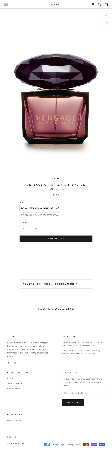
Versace (56, 178)
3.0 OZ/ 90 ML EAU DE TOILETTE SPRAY (40, 215)
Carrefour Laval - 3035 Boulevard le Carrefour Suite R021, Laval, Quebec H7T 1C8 (83, 344)
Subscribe (73, 403)
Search (10, 378)
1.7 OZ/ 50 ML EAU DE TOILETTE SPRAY (40, 208)
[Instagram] (15, 362)
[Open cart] (106, 4)
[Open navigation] (6, 4)
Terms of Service (14, 383)
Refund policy (13, 388)
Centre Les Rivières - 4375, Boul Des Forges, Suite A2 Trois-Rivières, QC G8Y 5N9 (82, 352)
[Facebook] (8, 362)
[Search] (99, 4)
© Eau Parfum (15, 443)
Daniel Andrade (14, 420)
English (11, 437)
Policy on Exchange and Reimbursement (50, 284)
